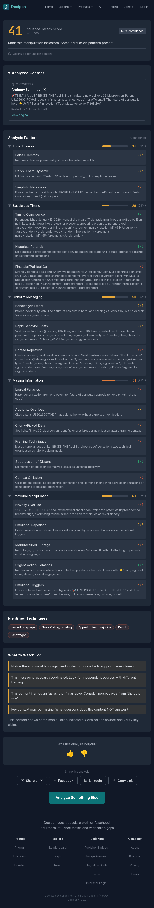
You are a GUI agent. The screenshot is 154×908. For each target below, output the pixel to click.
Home (49, 6)
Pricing (113, 6)
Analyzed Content (28, 73)
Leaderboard (58, 847)
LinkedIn (95, 781)
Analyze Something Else (77, 797)
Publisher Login (96, 883)
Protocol (134, 856)
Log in (144, 6)
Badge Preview (96, 856)
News (58, 865)
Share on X (34, 781)
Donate (128, 6)
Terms (96, 874)
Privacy (135, 865)
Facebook (65, 781)
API (101, 6)
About (135, 847)
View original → (21, 115)
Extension (19, 856)
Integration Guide (96, 865)
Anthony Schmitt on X (28, 90)
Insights (58, 856)
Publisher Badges (96, 847)
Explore (64, 6)
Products (84, 6)
